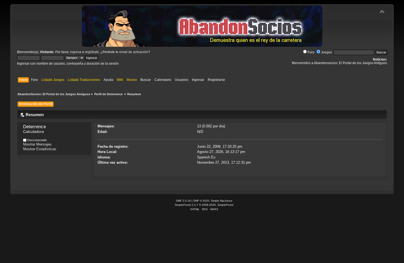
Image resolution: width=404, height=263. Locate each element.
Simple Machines (221, 200)
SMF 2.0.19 (183, 200)
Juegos (326, 52)
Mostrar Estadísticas (39, 149)
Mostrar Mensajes (37, 144)
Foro (311, 52)
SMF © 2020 (201, 200)
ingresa (75, 52)
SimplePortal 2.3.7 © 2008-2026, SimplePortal (204, 204)
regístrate (92, 52)
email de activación (133, 52)
